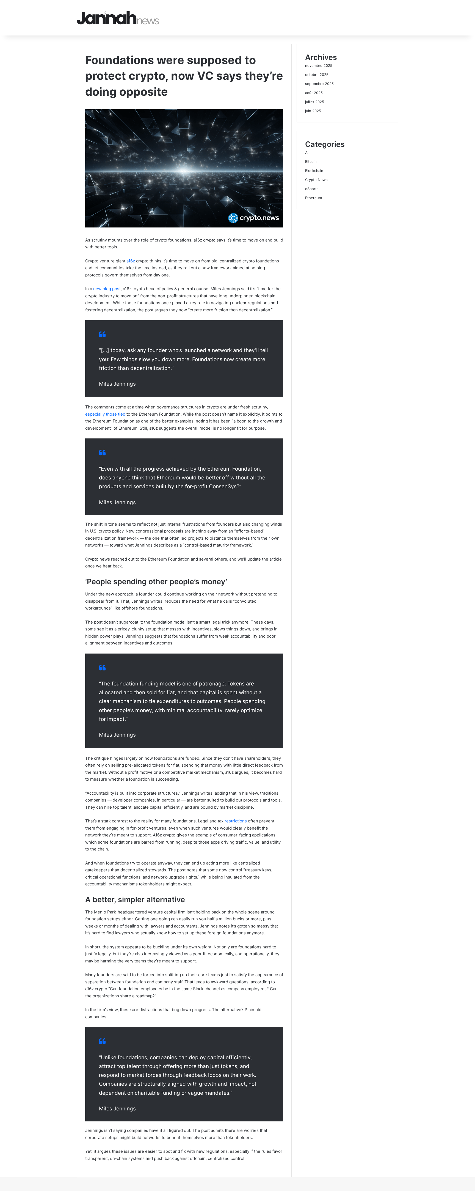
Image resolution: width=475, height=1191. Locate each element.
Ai (306, 152)
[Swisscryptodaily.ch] (118, 17)
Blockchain (314, 170)
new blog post (107, 288)
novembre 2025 (318, 65)
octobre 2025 (316, 74)
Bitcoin (311, 161)
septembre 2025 (319, 83)
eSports (312, 188)
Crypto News (316, 179)
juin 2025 (313, 111)
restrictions (236, 821)
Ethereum (313, 198)
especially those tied (105, 414)
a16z (130, 261)
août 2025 (314, 92)
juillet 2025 (314, 102)
